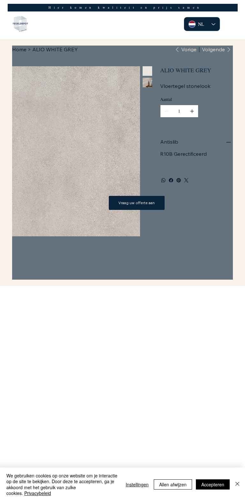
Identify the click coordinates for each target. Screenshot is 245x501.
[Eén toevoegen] (192, 111)
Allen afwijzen (173, 484)
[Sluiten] (237, 484)
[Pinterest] (178, 180)
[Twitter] (186, 180)
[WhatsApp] (163, 180)
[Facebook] (171, 180)
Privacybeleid (37, 493)
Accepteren (212, 484)
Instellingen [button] (137, 484)
